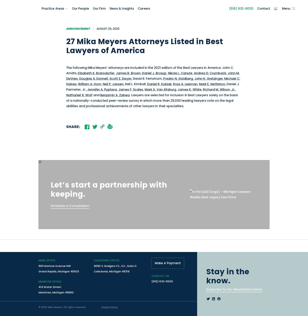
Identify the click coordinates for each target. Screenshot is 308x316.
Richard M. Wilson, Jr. (219, 89)
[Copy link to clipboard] (102, 126)
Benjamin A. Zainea (115, 95)
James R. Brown (128, 73)
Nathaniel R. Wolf (79, 95)
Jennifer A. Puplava (102, 89)
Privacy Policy (109, 307)
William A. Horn (89, 84)
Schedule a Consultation (70, 206)
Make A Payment (168, 263)
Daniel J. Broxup (154, 73)
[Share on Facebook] (87, 127)
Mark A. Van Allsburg (160, 89)
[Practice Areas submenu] (66, 8)
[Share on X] (94, 127)
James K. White (189, 89)
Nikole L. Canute (180, 73)
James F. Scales (130, 89)
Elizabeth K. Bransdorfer (96, 73)
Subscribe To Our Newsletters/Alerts (234, 289)
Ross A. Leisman (185, 84)
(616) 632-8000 (241, 8)
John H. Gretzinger (209, 79)
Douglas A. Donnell (93, 79)
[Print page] (109, 127)
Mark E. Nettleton (212, 84)
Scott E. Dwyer (121, 79)
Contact (263, 8)
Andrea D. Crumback (210, 73)
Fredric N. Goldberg (178, 79)
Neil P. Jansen (113, 84)
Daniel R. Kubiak (159, 84)
